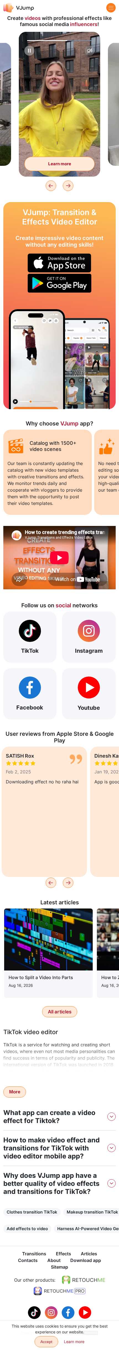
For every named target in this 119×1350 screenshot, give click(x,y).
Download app (85, 1260)
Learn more (59, 163)
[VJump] (18, 7)
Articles (89, 1253)
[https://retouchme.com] (83, 1280)
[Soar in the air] (37, 359)
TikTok (30, 650)
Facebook (29, 707)
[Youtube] (85, 1312)
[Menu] (111, 7)
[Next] (68, 185)
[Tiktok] (35, 1312)
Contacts (28, 1260)
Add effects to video (27, 1228)
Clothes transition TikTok (32, 1212)
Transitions (34, 1253)
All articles (59, 1012)
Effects (63, 1253)
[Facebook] (69, 1312)
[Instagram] (52, 1312)
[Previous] (51, 185)
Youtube (88, 707)
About (54, 1260)
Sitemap (59, 1267)
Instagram (89, 650)
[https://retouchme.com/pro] (59, 1291)
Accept (46, 1341)
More (14, 1092)
